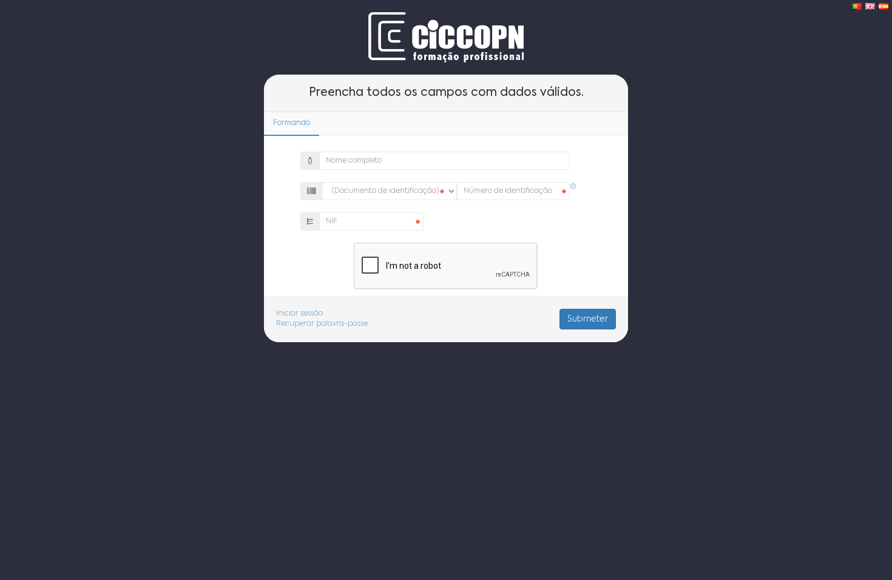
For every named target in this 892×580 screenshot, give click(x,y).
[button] (573, 187)
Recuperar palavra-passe (322, 324)
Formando (291, 123)
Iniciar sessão (299, 313)
